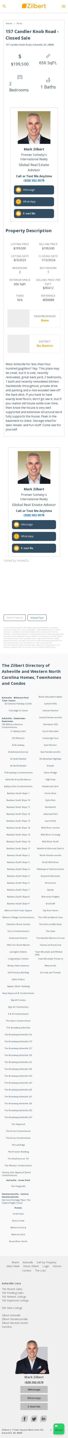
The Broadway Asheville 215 (18, 1041)
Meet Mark (13, 1266)
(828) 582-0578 (34, 1382)
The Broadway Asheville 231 (18, 1096)
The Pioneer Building (18, 1151)
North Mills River (50, 862)
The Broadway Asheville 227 (18, 1082)
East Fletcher (50, 745)
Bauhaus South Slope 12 (18, 814)
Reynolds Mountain (50, 876)
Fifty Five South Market (18, 944)
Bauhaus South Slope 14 (18, 827)
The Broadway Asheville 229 (18, 1089)
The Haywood (18, 1124)
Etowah (50, 765)
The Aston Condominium (18, 1020)
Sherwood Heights (50, 896)
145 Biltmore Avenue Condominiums (12, 726)
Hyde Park (50, 800)
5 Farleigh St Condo (18, 710)
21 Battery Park (18, 731)
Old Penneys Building (18, 972)
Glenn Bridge (50, 772)
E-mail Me (29, 213)
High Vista (50, 779)
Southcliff (50, 903)
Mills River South (50, 841)
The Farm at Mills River (50, 924)
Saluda (50, 889)
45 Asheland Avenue (18, 751)
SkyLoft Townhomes (18, 1007)
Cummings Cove (50, 738)
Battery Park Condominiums (18, 786)
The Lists (40, 1270)
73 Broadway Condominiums (18, 772)
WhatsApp (29, 201)
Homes (57, 1266)
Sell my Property (46, 1262)
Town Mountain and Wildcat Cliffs (49, 953)
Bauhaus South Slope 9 (18, 903)
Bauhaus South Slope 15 (18, 834)
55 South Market (18, 758)
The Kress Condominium (18, 1131)
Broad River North (18, 1241)
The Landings (18, 1144)
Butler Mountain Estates (50, 696)
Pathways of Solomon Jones (50, 869)
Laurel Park (50, 820)
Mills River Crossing (50, 834)
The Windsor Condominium (18, 1165)
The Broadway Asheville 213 (18, 1034)
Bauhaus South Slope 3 (18, 862)
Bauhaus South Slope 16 (18, 841)
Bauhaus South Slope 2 (18, 855)
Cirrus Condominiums (18, 931)
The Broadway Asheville (18, 1027)
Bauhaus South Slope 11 (18, 807)
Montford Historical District (50, 848)
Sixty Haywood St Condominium (18, 993)
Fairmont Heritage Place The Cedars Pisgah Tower (16, 1201)
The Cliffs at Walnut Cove (50, 917)
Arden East (18, 1213)
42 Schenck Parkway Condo (18, 703)
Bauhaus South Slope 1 (18, 793)
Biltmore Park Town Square (18, 910)
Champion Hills (50, 724)
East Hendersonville (50, 751)
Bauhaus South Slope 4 (18, 869)
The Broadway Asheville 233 (18, 1103)
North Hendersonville (50, 855)
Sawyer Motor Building (18, 986)
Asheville (28, 1262)
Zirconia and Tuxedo (50, 972)
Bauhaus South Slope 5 (18, 876)
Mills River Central (50, 827)
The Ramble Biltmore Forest (50, 938)
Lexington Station (18, 951)
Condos (26, 1270)
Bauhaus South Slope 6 (18, 882)
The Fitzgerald (18, 1186)
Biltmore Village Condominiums (18, 917)
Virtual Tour (37, 617)
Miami (15, 1262)
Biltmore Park (18, 1234)
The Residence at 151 (18, 1158)
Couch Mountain (50, 731)
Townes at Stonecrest (50, 944)
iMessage (29, 189)
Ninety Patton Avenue (18, 965)
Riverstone (50, 882)
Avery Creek (18, 1220)
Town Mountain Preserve (50, 958)
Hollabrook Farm (50, 786)
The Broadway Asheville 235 (18, 1110)
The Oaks (50, 931)
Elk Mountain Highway (50, 758)
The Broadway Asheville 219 (18, 1055)
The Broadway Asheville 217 (18, 1048)
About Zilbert (31, 1266)
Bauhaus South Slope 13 (18, 820)
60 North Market (18, 765)
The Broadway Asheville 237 (18, 1117)
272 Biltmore (18, 738)
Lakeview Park (50, 814)
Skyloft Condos (18, 1000)
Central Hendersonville (50, 717)
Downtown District (18, 938)
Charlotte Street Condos (18, 924)
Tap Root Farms (50, 910)
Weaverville (50, 965)
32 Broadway (18, 745)
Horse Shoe (50, 793)
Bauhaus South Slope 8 (18, 896)
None (19, 23)
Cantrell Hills (50, 703)
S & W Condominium (18, 1013)
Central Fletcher (50, 710)
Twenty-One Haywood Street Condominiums (16, 1174)
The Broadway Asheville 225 (18, 1075)
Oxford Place (18, 979)
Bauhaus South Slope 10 (18, 800)
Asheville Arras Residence (18, 779)
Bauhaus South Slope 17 (18, 848)
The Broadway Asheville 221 (18, 1062)
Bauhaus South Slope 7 (18, 889)
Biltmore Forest (18, 1227)
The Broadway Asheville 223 (18, 1069)
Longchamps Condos (18, 958)
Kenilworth (50, 807)
